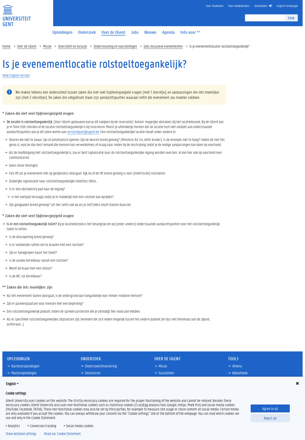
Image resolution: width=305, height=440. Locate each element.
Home (6, 46)
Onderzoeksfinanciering (101, 365)
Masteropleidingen (24, 372)
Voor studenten (215, 6)
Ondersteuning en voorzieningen (115, 46)
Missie (47, 46)
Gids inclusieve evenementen (163, 46)
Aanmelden (260, 6)
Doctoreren (92, 372)
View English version (16, 75)
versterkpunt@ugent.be (83, 131)
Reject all (270, 417)
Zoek (291, 17)
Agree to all (270, 408)
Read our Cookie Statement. (62, 433)
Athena (237, 365)
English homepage (287, 6)
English (11, 383)
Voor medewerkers (239, 6)
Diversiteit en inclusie (72, 46)
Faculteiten (166, 372)
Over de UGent (26, 46)
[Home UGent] (16, 12)
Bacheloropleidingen (25, 365)
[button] (188, 32)
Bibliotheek (240, 372)
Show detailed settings (21, 433)
